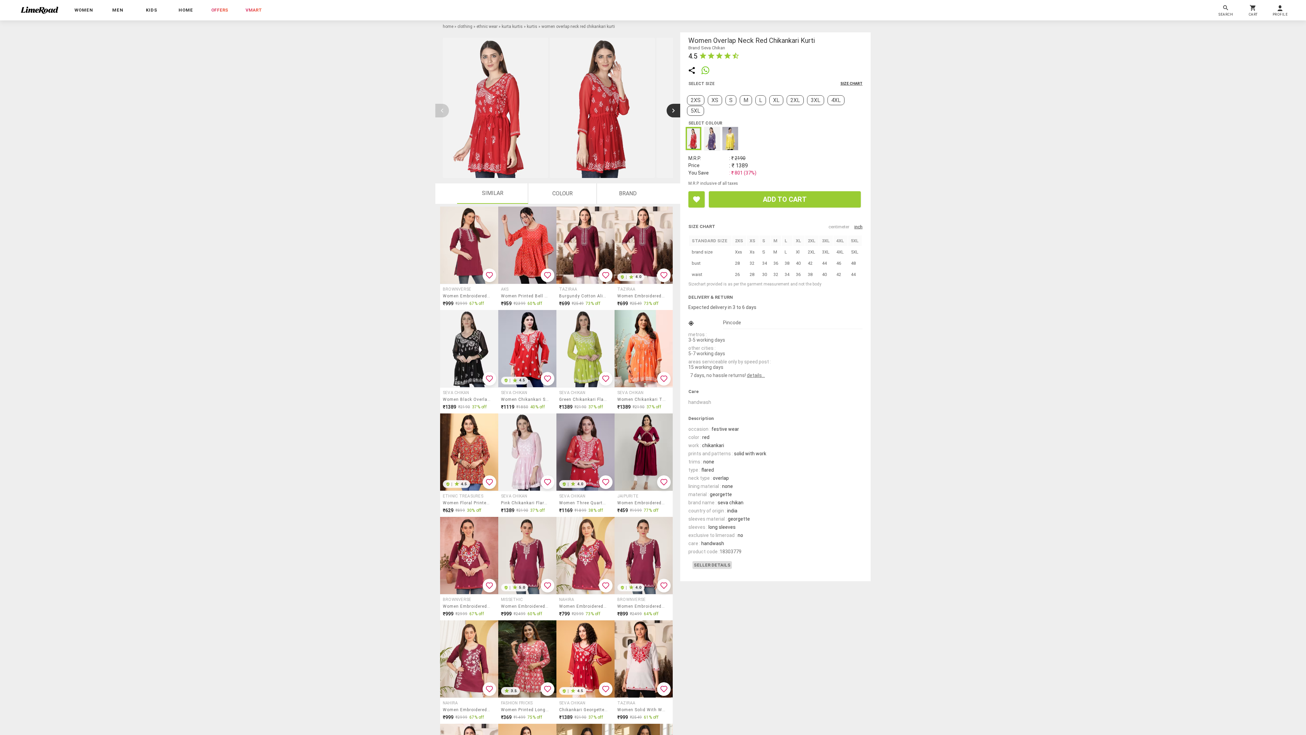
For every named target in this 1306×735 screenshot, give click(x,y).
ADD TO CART (785, 199)
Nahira (566, 599)
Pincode (732, 323)
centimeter (838, 226)
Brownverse (457, 289)
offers (219, 10)
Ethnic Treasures (463, 496)
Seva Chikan (456, 392)
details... (756, 375)
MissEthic (512, 599)
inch (858, 226)
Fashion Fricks (517, 703)
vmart (254, 10)
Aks (505, 289)
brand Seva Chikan (706, 47)
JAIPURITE (627, 496)
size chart (851, 83)
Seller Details (712, 565)
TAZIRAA (568, 289)
